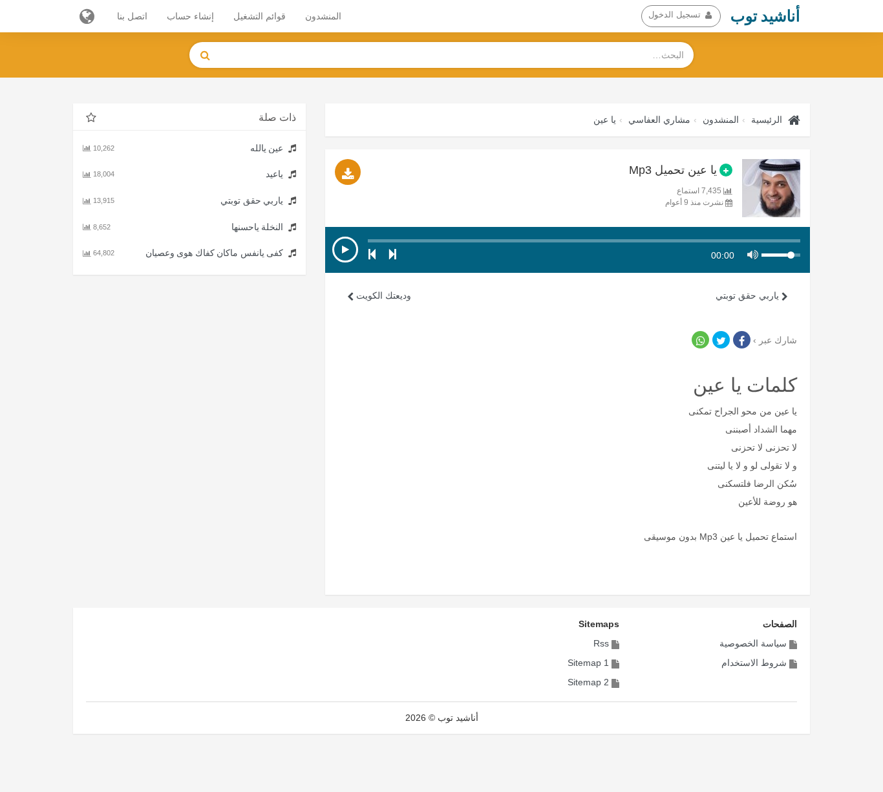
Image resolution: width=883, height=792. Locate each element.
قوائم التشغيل (259, 16)
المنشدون (323, 16)
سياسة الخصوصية (753, 643)
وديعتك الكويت (382, 295)
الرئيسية (766, 119)
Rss (601, 643)
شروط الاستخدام (754, 663)
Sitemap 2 (588, 682)
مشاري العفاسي (659, 119)
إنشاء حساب (190, 16)
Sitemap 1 (588, 663)
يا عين (604, 119)
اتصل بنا (132, 16)
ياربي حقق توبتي (749, 295)
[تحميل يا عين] (348, 172)
